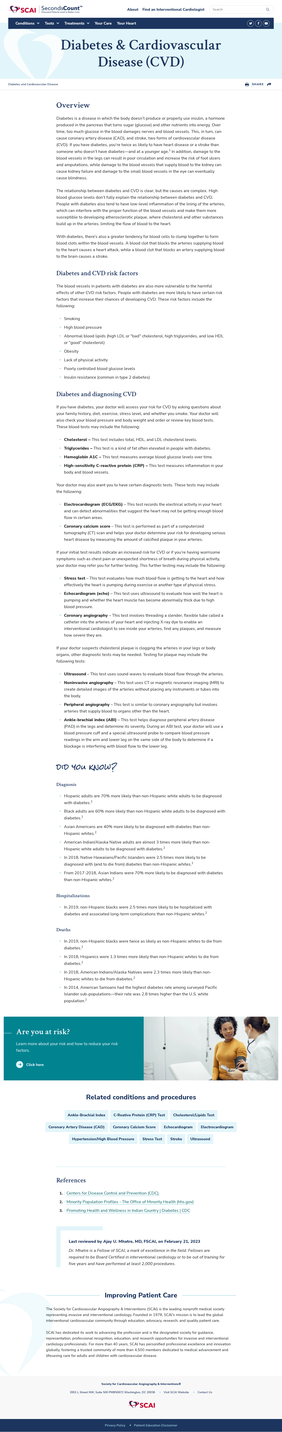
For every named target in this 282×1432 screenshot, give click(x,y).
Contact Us (205, 1392)
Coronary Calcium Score (134, 1127)
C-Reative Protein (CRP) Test (139, 1115)
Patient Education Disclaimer (155, 1425)
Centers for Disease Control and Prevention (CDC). (113, 1193)
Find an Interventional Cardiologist (173, 9)
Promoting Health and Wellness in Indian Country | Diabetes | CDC (128, 1210)
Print (247, 84)
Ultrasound (200, 1139)
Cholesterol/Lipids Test (193, 1115)
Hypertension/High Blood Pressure (103, 1139)
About (132, 9)
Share (258, 84)
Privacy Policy (115, 1425)
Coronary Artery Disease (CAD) (77, 1127)
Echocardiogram (178, 1127)
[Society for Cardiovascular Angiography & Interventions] (45, 9)
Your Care (103, 23)
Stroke (176, 1139)
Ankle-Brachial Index (86, 1115)
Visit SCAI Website (176, 1392)
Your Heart (126, 23)
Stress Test (152, 1139)
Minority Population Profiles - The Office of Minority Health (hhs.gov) (130, 1202)
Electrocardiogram (217, 1127)
